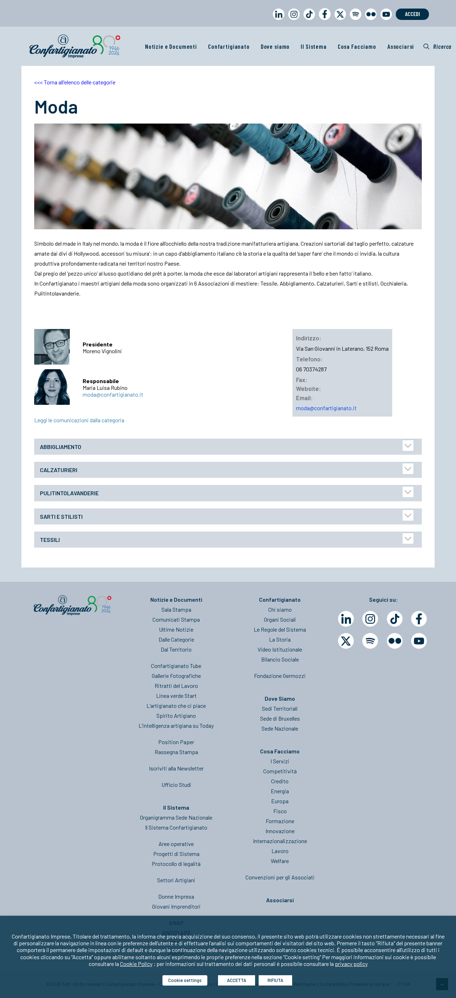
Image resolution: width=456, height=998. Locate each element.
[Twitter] (346, 641)
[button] (437, 46)
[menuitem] (277, 20)
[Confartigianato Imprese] (75, 46)
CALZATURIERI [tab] (58, 469)
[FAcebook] (419, 619)
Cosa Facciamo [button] (357, 46)
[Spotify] (370, 641)
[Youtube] (419, 641)
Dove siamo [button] (275, 46)
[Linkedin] (346, 619)
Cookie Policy (136, 963)
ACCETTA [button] (236, 980)
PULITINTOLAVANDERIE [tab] (69, 493)
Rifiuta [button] (275, 980)
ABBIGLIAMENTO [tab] (60, 446)
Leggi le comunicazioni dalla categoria (79, 420)
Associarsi (400, 46)
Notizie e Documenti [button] (171, 46)
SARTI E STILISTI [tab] (61, 516)
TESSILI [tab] (50, 539)
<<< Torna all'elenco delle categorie (74, 82)
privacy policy (351, 963)
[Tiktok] (395, 619)
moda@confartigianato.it (113, 394)
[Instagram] (370, 619)
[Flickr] (395, 641)
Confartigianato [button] (229, 46)
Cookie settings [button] (185, 980)
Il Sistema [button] (314, 46)
